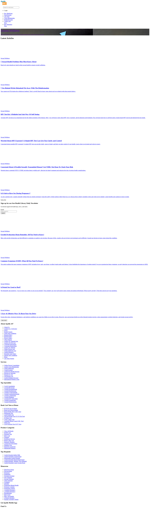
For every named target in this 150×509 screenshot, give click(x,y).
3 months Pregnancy (9, 490)
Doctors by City (8, 374)
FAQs (5, 330)
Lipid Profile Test (9, 415)
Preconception (8, 471)
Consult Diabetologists (10, 402)
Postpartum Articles (9, 488)
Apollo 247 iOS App (10, 343)
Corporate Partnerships (10, 346)
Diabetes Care (8, 445)
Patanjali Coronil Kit (9, 446)
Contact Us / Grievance (10, 328)
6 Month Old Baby (9, 498)
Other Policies (8, 339)
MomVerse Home (9, 469)
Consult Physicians (9, 387)
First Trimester (8, 477)
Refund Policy (8, 336)
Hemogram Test (8, 413)
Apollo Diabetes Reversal (11, 378)
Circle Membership (9, 18)
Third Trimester (8, 480)
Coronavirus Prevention (10, 443)
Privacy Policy (8, 338)
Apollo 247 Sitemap (9, 347)
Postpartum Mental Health (11, 485)
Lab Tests (6, 16)
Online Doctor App (9, 349)
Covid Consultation (9, 386)
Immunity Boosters (9, 442)
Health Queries (8, 332)
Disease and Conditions (10, 355)
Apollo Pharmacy (9, 352)
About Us (7, 327)
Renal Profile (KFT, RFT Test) (12, 411)
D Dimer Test (8, 418)
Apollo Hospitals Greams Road (12, 456)
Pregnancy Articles (9, 487)
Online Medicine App (10, 350)
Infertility (6, 484)
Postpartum (7, 474)
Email (2, 209)
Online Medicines (9, 368)
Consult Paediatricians (10, 391)
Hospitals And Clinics (10, 354)
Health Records (8, 19)
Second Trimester (9, 479)
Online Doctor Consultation (11, 365)
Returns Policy (8, 335)
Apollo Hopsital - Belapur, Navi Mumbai (15, 461)
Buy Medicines (8, 13)
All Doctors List (8, 376)
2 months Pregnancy (9, 491)
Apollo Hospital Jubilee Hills (12, 455)
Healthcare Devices (9, 439)
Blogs (5, 357)
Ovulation (7, 482)
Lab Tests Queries (9, 358)
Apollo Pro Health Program (11, 371)
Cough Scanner (8, 370)
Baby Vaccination (9, 496)
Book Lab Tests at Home (11, 410)
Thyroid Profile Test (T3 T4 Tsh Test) (14, 416)
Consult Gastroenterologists (11, 394)
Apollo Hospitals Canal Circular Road (14, 463)
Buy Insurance (8, 25)
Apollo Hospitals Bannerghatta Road (14, 459)
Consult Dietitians (9, 397)
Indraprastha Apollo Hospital (12, 458)
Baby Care (7, 435)
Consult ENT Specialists (11, 398)
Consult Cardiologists (10, 395)
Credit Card (7, 22)
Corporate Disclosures (10, 344)
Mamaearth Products (9, 448)
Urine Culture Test (9, 419)
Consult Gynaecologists (10, 392)
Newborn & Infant (9, 476)
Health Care (7, 432)
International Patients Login (11, 379)
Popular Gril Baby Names (11, 499)
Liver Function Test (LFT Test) (12, 424)
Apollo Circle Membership (11, 367)
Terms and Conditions (10, 333)
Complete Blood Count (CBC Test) (14, 421)
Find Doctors (7, 15)
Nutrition (6, 437)
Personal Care (8, 434)
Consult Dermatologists (10, 389)
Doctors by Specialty (10, 373)
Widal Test (7, 422)
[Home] (4, 4)
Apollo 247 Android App (11, 341)
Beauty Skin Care (9, 440)
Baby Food (7, 494)
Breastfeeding (8, 493)
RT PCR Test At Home (10, 408)
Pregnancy (7, 473)
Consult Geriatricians (10, 400)
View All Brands (8, 431)
